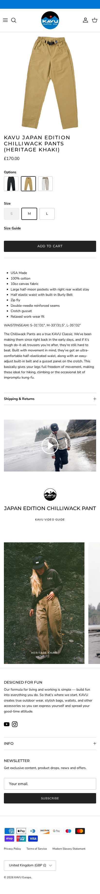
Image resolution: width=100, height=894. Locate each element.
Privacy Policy (12, 849)
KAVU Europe (22, 877)
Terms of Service (36, 849)
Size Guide (12, 228)
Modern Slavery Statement (68, 849)
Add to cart (50, 246)
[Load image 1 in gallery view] (50, 82)
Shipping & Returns (19, 399)
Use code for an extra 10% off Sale (50, 5)
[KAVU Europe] (50, 20)
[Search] (16, 20)
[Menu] (5, 20)
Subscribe (50, 798)
